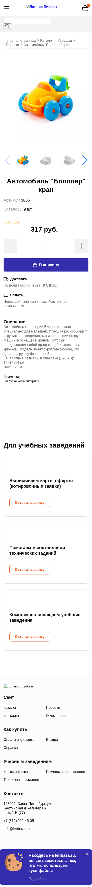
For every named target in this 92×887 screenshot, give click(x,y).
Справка (11, 748)
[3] (12, 223)
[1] (5, 223)
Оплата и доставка (19, 739)
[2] (8, 223)
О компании (56, 715)
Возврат (53, 739)
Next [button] (84, 160)
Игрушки (65, 40)
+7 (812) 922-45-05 (19, 821)
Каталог (46, 40)
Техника (12, 45)
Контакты (11, 715)
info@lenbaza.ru (17, 829)
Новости (53, 707)
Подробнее (38, 879)
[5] (18, 223)
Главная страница (21, 40)
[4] (15, 223)
